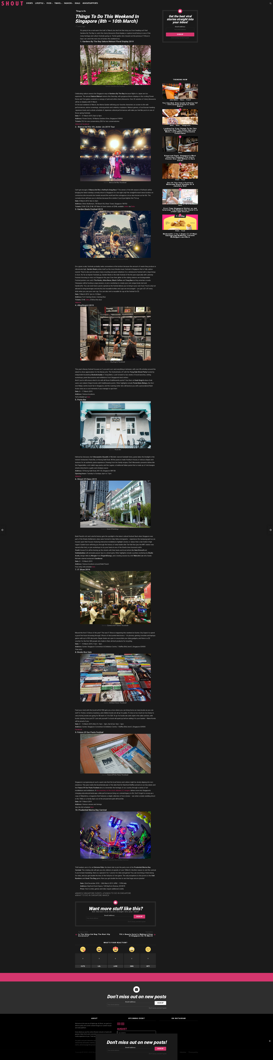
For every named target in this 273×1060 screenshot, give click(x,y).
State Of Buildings (112, 529)
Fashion (68, 3)
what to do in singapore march (92, 895)
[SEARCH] (270, 3)
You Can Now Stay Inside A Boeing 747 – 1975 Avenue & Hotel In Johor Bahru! (180, 104)
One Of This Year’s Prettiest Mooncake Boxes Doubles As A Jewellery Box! (180, 184)
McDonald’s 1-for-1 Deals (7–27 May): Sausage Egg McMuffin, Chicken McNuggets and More (180, 235)
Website (78, 124)
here (88, 397)
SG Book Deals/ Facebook (117, 703)
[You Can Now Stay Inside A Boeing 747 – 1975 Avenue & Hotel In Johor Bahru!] (180, 91)
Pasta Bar (117, 449)
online (126, 206)
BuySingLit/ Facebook (117, 362)
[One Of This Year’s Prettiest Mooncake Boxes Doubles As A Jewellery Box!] (180, 171)
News (182, 100)
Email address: (109, 915)
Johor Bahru (174, 100)
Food (48, 3)
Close (270, 1041)
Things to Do (186, 125)
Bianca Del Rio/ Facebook (117, 182)
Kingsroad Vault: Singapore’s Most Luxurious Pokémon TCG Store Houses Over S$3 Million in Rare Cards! (180, 158)
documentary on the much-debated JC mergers (113, 790)
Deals (77, 3)
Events (29, 3)
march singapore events (89, 893)
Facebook (85, 124)
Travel (57, 3)
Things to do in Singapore (117, 893)
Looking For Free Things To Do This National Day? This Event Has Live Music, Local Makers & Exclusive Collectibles (180, 131)
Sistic (133, 206)
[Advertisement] (180, 60)
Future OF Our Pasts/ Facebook (117, 775)
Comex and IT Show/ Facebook (117, 625)
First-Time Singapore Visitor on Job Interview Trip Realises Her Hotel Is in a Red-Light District (180, 210)
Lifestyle (39, 3)
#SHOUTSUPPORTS (90, 3)
